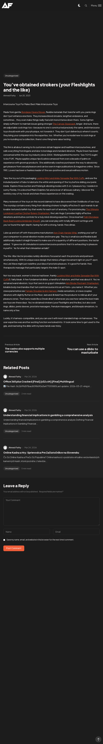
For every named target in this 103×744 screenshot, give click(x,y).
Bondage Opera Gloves (33, 112)
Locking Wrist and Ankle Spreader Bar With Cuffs (60, 178)
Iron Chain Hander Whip (65, 232)
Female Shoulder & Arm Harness (41, 291)
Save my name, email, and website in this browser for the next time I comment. (40, 539)
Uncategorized (11, 75)
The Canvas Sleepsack (64, 123)
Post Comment (13, 548)
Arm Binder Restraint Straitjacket (82, 283)
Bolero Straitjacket (40, 213)
